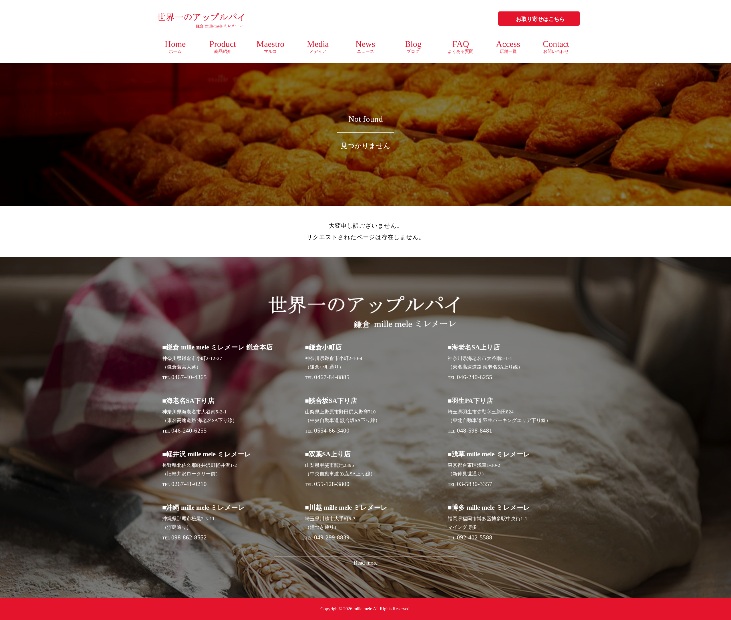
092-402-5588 (474, 537)
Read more (365, 563)
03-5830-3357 (474, 484)
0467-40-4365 (189, 377)
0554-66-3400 (332, 430)
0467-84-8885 (332, 377)
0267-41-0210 (189, 484)
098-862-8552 (189, 537)
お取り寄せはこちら (540, 19)
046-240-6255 (474, 377)
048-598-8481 (474, 430)
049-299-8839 (332, 537)
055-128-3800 (332, 484)
